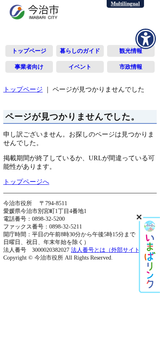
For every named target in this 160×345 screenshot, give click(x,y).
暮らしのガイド (80, 50)
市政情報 (130, 66)
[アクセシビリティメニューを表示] (145, 39)
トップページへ (26, 181)
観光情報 (130, 50)
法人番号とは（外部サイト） (108, 249)
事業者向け (29, 66)
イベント (80, 66)
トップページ (29, 50)
